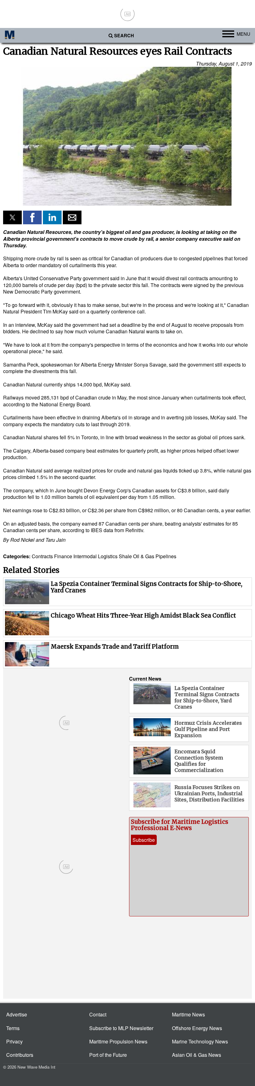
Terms (13, 1028)
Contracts (42, 556)
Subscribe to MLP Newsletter (121, 1028)
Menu (243, 33)
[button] (127, 136)
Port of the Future (108, 1054)
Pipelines (165, 556)
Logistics (108, 556)
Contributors (19, 1054)
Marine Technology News (200, 1041)
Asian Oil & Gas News (196, 1054)
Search (124, 35)
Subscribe (143, 839)
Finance (63, 556)
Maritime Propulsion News (118, 1041)
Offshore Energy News (197, 1028)
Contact (97, 1014)
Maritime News (188, 1014)
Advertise (16, 1014)
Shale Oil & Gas (136, 556)
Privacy (14, 1041)
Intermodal (85, 556)
